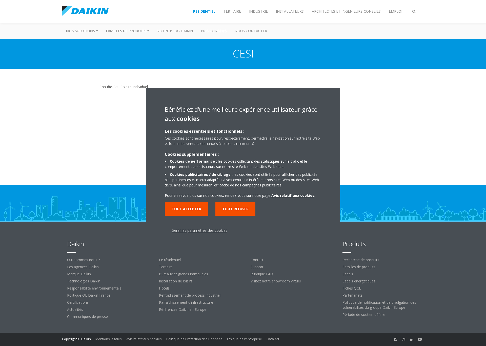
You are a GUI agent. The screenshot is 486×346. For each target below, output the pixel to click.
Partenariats (352, 295)
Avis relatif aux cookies (144, 339)
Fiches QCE (351, 288)
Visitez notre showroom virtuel (276, 281)
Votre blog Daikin (175, 30)
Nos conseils (214, 30)
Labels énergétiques (358, 281)
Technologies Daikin (83, 281)
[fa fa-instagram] (404, 339)
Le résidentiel (170, 259)
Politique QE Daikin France (88, 295)
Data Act (273, 339)
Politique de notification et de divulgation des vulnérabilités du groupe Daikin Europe (379, 305)
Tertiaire (166, 266)
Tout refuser (235, 208)
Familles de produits (358, 266)
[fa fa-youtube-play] (420, 339)
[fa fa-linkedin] (412, 339)
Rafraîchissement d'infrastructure (186, 302)
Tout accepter (186, 208)
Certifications (78, 302)
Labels (347, 274)
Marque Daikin (79, 274)
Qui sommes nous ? (83, 259)
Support (257, 266)
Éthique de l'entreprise (244, 339)
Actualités (75, 309)
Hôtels (164, 288)
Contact (257, 259)
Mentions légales (108, 339)
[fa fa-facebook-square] (396, 339)
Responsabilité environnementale (94, 288)
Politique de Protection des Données (194, 339)
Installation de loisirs (175, 281)
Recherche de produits (360, 259)
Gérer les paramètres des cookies (199, 230)
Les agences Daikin (83, 266)
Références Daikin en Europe (182, 309)
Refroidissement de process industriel (189, 295)
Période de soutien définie (363, 314)
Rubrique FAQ (262, 274)
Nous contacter (251, 30)
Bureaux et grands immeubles (183, 274)
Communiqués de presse (87, 316)
